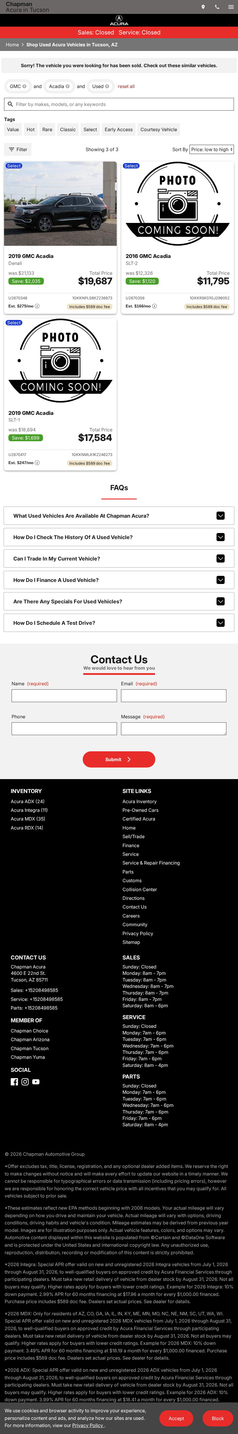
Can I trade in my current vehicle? (56, 559)
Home (12, 44)
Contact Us (134, 907)
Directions (133, 898)
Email (139, 683)
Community (134, 924)
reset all (126, 86)
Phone (18, 716)
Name (30, 683)
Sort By (180, 149)
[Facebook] (14, 1082)
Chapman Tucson (29, 1048)
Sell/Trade (133, 836)
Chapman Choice (29, 1031)
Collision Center (139, 889)
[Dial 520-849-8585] (217, 7)
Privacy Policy (137, 933)
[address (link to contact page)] (203, 7)
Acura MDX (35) (28, 819)
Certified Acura (138, 819)
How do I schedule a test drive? (54, 623)
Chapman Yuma (28, 1057)
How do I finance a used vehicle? (56, 580)
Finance (130, 845)
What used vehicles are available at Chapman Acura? (81, 516)
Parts (128, 872)
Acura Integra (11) (29, 810)
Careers (131, 916)
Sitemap (131, 942)
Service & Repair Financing (151, 863)
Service (130, 854)
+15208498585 (41, 990)
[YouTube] (36, 1082)
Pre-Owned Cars (140, 810)
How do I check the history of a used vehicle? (73, 537)
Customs (132, 880)
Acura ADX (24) (28, 801)
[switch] (231, 7)
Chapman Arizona (30, 1039)
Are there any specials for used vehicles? (67, 601)
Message (143, 716)
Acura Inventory (139, 801)
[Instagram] (25, 1082)
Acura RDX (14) (27, 828)
